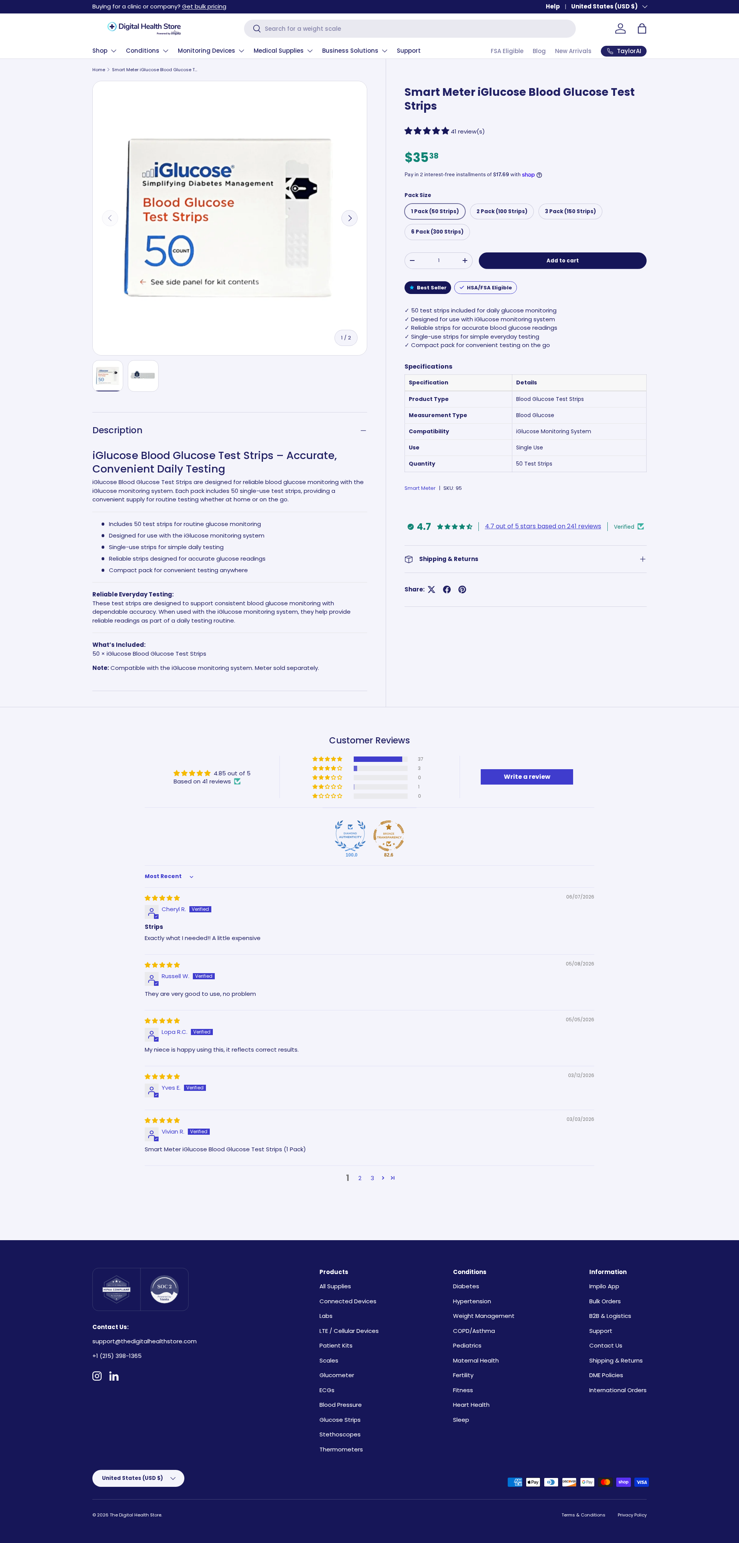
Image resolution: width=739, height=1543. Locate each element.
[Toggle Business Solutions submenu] (384, 50)
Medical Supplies (279, 51)
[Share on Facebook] (447, 589)
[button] (642, 28)
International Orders (618, 1390)
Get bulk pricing (204, 6)
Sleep (461, 1420)
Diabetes (466, 1286)
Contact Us (605, 1345)
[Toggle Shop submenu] (113, 50)
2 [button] (359, 1178)
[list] (230, 218)
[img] (162, 898)
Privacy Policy (632, 1515)
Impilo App (604, 1286)
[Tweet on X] (431, 589)
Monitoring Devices (206, 51)
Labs (326, 1316)
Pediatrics (467, 1345)
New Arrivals (573, 51)
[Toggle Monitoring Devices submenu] (241, 50)
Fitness (463, 1390)
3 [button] (372, 1178)
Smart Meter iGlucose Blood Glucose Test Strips (155, 70)
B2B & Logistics (610, 1316)
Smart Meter (420, 488)
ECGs (326, 1390)
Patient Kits (336, 1345)
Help (553, 6)
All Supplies (335, 1286)
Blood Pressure (340, 1405)
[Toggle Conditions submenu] (165, 50)
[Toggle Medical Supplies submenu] (309, 50)
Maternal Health (476, 1360)
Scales (328, 1360)
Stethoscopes (340, 1434)
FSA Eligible (507, 51)
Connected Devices (347, 1301)
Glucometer (336, 1375)
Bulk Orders (605, 1301)
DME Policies (606, 1375)
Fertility (463, 1375)
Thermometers (341, 1449)
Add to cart (563, 260)
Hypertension (472, 1301)
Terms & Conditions (583, 1515)
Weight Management (484, 1316)
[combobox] (410, 29)
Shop (99, 51)
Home (98, 70)
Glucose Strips (340, 1420)
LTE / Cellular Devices (349, 1331)
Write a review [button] (527, 776)
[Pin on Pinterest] (462, 589)
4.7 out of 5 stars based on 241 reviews (543, 526)
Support (409, 51)
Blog (539, 51)
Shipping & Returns (616, 1360)
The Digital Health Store (135, 1515)
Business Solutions (350, 51)
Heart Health (471, 1405)
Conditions (142, 51)
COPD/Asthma (474, 1331)
